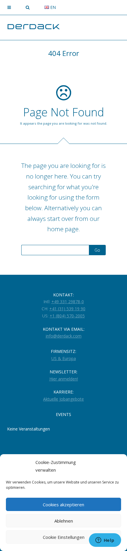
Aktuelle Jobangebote (63, 399)
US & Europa (63, 358)
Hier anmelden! (63, 379)
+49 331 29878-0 (67, 301)
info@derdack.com (64, 336)
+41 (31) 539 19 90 (67, 308)
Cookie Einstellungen (63, 537)
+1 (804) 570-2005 (67, 316)
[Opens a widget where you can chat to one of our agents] (105, 540)
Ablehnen (63, 521)
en (52, 7)
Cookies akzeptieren (63, 504)
